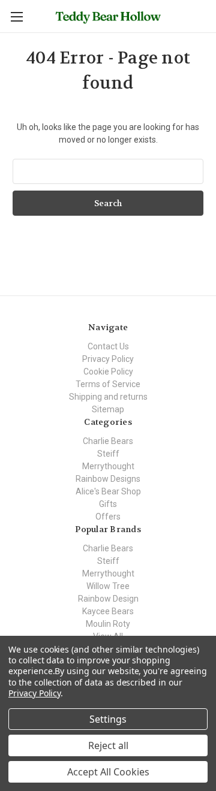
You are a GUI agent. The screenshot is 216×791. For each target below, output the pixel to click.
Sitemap (108, 409)
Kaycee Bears (108, 611)
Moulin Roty (108, 624)
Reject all (108, 745)
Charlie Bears (108, 441)
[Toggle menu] (16, 16)
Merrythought (108, 466)
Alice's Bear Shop (108, 491)
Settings (108, 719)
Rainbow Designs (108, 479)
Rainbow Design (108, 598)
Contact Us (108, 346)
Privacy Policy (108, 359)
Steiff (108, 453)
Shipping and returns (108, 396)
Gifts (108, 504)
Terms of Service (108, 384)
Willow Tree (108, 586)
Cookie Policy (108, 371)
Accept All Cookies (108, 771)
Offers (108, 516)
